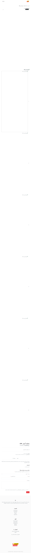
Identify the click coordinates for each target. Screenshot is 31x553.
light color (25, 453)
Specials (15, 525)
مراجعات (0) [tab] (14, 458)
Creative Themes (20, 551)
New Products (15, 520)
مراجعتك (28, 480)
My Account (15, 510)
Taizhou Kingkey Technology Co (21, 454)
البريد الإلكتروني (13, 476)
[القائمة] (2, 1)
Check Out (15, 514)
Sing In (15, 513)
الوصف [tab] (17, 458)
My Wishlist (15, 511)
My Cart (15, 512)
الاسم (28, 476)
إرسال (28, 492)
